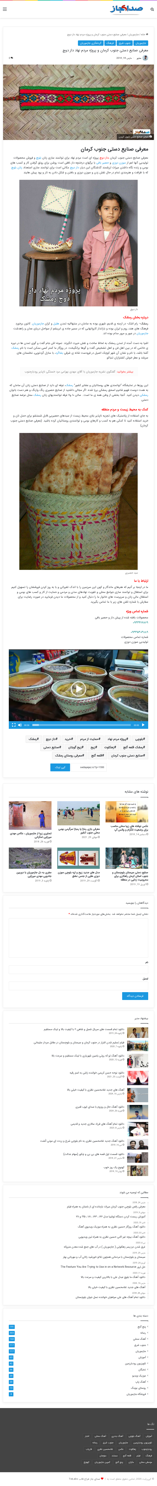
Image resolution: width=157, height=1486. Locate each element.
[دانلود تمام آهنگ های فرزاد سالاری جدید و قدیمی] (137, 1129)
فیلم (138, 1455)
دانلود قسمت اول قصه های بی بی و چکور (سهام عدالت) (93, 1154)
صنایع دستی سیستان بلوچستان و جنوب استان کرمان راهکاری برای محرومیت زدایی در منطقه (130, 876)
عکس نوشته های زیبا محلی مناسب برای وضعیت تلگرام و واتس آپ (129, 828)
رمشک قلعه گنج (133, 747)
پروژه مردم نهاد (117, 739)
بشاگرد (59, 353)
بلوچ (38, 157)
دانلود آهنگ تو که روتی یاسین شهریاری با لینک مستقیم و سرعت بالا (88, 1056)
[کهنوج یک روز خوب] (137, 1170)
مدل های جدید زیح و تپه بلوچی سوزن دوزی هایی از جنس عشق (79, 874)
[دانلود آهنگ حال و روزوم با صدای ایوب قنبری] (137, 1112)
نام (147, 962)
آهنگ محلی (139, 1339)
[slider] (81, 725)
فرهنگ (110, 43)
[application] (78, 689)
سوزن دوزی (119, 162)
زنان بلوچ (16, 167)
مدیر (139, 58)
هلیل (56, 323)
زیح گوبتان (75, 747)
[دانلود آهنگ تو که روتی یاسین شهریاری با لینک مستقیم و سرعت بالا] (137, 1061)
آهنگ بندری (117, 1436)
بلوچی (139, 739)
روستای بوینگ (138, 1388)
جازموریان (133, 35)
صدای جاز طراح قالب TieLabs (84, 1479)
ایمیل (145, 979)
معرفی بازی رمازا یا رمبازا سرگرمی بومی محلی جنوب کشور (79, 831)
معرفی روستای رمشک (68, 755)
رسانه (143, 1333)
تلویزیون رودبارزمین (135, 1364)
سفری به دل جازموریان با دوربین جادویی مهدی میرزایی (34, 874)
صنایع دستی (51, 747)
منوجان (103, 1455)
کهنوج (86, 1462)
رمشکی (144, 395)
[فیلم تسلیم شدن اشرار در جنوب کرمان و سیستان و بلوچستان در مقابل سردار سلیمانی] (137, 1046)
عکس (120, 1449)
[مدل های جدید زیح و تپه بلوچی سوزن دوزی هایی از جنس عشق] (78, 858)
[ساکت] (20, 725)
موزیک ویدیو (139, 1376)
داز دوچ (74, 167)
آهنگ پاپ (140, 1382)
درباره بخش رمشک (135, 317)
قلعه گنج (96, 755)
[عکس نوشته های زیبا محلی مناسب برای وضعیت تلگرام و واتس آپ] (126, 811)
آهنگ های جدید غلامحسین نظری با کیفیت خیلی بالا (95, 1090)
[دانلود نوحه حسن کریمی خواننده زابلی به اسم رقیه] (137, 1078)
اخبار (87, 1436)
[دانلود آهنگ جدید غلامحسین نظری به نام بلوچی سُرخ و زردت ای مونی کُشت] (137, 1144)
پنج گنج (142, 1327)
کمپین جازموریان (102, 1462)
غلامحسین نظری (105, 1449)
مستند (115, 1455)
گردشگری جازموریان (90, 43)
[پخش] (143, 725)
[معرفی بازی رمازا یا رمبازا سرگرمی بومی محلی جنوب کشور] (78, 813)
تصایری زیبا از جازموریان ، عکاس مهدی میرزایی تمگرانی (31, 835)
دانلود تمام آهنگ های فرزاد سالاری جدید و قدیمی (97, 1124)
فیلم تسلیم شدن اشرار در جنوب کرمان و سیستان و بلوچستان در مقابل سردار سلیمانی (79, 1042)
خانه (143, 35)
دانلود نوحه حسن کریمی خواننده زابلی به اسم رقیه (97, 1073)
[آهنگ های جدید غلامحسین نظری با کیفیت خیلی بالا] (137, 1095)
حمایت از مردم (89, 739)
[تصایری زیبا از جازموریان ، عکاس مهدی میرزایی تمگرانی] (30, 815)
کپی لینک (60, 767)
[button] (78, 689)
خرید (68, 739)
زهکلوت (109, 747)
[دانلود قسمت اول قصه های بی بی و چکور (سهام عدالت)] (137, 1157)
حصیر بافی (102, 162)
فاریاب (89, 1449)
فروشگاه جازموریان (136, 1394)
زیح (93, 747)
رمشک (144, 323)
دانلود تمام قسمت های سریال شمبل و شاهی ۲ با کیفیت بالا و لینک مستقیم (84, 1029)
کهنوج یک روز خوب (114, 1167)
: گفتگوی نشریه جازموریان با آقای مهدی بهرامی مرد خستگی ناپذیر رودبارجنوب (79, 371)
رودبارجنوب (146, 1449)
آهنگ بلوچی (134, 1436)
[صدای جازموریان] (126, 9)
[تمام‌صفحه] (14, 725)
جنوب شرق (125, 43)
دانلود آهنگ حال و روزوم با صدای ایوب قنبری (99, 1107)
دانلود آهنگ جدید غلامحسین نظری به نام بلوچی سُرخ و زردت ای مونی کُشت (82, 1141)
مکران (131, 1462)
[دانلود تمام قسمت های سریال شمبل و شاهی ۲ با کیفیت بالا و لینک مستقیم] (137, 1032)
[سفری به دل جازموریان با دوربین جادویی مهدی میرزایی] (30, 858)
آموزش (142, 1357)
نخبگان (142, 1370)
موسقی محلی (145, 1462)
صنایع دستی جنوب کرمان (127, 755)
